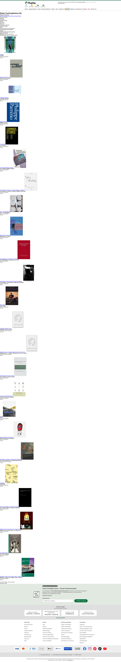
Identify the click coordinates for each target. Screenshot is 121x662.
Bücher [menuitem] (26, 9)
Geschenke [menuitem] (93, 9)
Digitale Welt (83, 638)
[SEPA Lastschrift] (32, 649)
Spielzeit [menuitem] (67, 9)
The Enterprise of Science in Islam (7, 375)
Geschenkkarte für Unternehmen (87, 634)
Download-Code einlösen (67, 632)
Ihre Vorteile (82, 622)
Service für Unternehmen (48, 636)
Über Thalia (27, 622)
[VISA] (16, 649)
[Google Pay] (41, 649)
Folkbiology (2, 482)
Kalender (16, 16)
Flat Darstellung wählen (13, 35)
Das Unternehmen (28, 624)
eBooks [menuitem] (53, 9)
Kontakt (44, 626)
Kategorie (1, 20)
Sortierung (2, 18)
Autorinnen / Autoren (3, 26)
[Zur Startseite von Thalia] (30, 2)
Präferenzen (2, 19)
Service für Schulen (47, 632)
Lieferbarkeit (2, 25)
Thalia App (82, 624)
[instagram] (89, 649)
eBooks (12, 16)
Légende (2, 54)
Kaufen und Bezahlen (66, 626)
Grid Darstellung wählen (4, 35)
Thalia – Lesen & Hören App (86, 626)
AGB (25, 640)
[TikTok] (99, 649)
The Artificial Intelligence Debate (6, 167)
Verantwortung (27, 634)
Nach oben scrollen (3, 583)
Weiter (95, 9)
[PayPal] (58, 649)
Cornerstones (2, 144)
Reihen (1, 27)
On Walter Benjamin (4, 552)
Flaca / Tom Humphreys (5, 211)
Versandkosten (70, 660)
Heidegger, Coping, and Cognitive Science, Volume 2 (11, 576)
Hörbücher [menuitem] (61, 9)
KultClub (82, 642)
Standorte (26, 632)
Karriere (26, 626)
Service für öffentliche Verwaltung (50, 638)
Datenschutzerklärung (66, 638)
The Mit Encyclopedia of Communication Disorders (10, 459)
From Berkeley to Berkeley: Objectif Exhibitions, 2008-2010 (12, 190)
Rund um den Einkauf (66, 622)
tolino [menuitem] (56, 9)
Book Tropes (2, 22)
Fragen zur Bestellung (66, 624)
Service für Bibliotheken (48, 634)
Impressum (26, 638)
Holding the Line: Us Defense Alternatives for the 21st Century (12, 352)
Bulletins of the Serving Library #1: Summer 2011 (10, 529)
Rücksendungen (46, 630)
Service (44, 622)
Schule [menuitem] (39, 9)
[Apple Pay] (50, 649)
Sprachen (1, 21)
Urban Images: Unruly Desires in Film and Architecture (11, 281)
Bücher (1, 16)
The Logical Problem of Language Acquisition (9, 506)
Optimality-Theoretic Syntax (6, 328)
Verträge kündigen (65, 636)
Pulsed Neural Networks (5, 77)
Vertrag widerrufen (60, 617)
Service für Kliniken (47, 640)
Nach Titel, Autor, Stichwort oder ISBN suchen (67, 2)
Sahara (1, 416)
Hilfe (44, 624)
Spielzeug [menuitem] (72, 9)
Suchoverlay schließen (81, 2)
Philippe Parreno (3, 121)
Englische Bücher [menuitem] (33, 9)
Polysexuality (3, 304)
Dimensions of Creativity (5, 235)
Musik (19, 16)
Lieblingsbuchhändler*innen (86, 628)
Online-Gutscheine (65, 630)
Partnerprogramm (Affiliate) (86, 636)
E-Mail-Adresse (46, 598)
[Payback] (68, 649)
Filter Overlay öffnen (3, 17)
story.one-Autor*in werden (86, 630)
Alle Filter (1, 30)
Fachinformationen (28, 630)
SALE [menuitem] (89, 9)
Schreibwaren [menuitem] (78, 9)
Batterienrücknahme (47, 628)
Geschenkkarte (83, 632)
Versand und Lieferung (66, 628)
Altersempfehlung (3, 29)
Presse (25, 628)
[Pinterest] (94, 649)
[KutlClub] (77, 649)
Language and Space (4, 97)
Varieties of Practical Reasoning (6, 395)
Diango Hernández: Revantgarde (6, 437)
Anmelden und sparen (81, 601)
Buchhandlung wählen (11, 31)
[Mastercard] (23, 649)
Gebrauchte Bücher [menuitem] (46, 9)
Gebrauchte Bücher (7, 16)
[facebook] (84, 649)
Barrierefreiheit (27, 636)
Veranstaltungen (83, 640)
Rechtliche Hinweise (47, 595)
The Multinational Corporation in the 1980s (9, 258)
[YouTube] (105, 649)
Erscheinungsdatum (3, 28)
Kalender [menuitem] (85, 9)
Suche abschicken (61, 3)
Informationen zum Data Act (67, 640)
